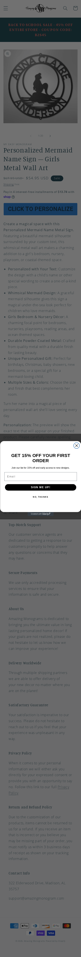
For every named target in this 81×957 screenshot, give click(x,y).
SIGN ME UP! (40, 487)
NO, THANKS (40, 497)
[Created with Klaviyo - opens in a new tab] (41, 514)
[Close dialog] (76, 446)
